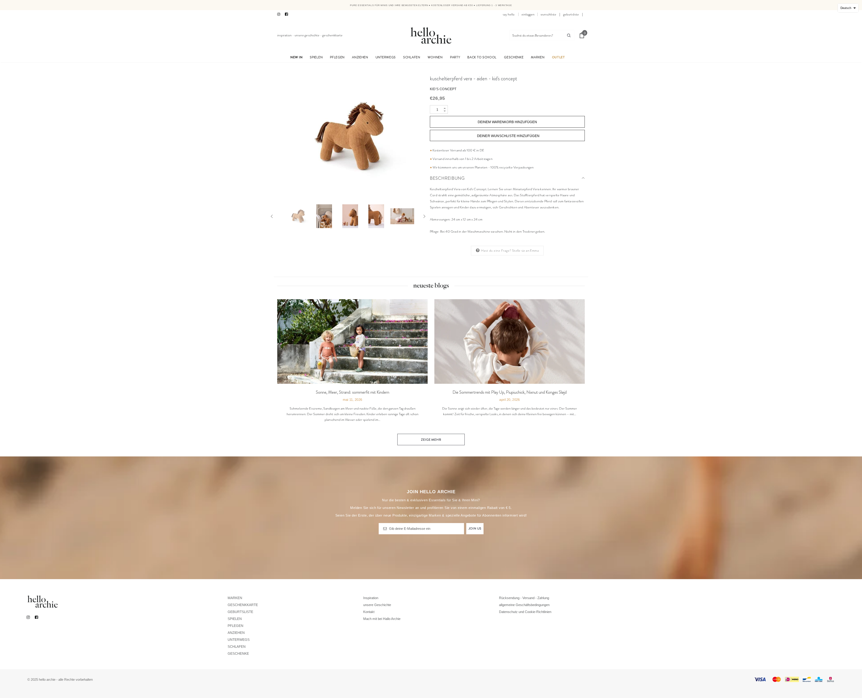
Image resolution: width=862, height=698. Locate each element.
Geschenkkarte (332, 35)
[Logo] (431, 35)
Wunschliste (548, 14)
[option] (350, 137)
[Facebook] (287, 14)
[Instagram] (280, 14)
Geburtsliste (571, 14)
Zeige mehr (431, 439)
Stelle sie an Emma (525, 250)
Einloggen (527, 14)
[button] (848, 8)
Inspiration (284, 35)
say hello (509, 14)
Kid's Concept (443, 89)
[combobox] (536, 35)
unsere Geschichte (307, 35)
